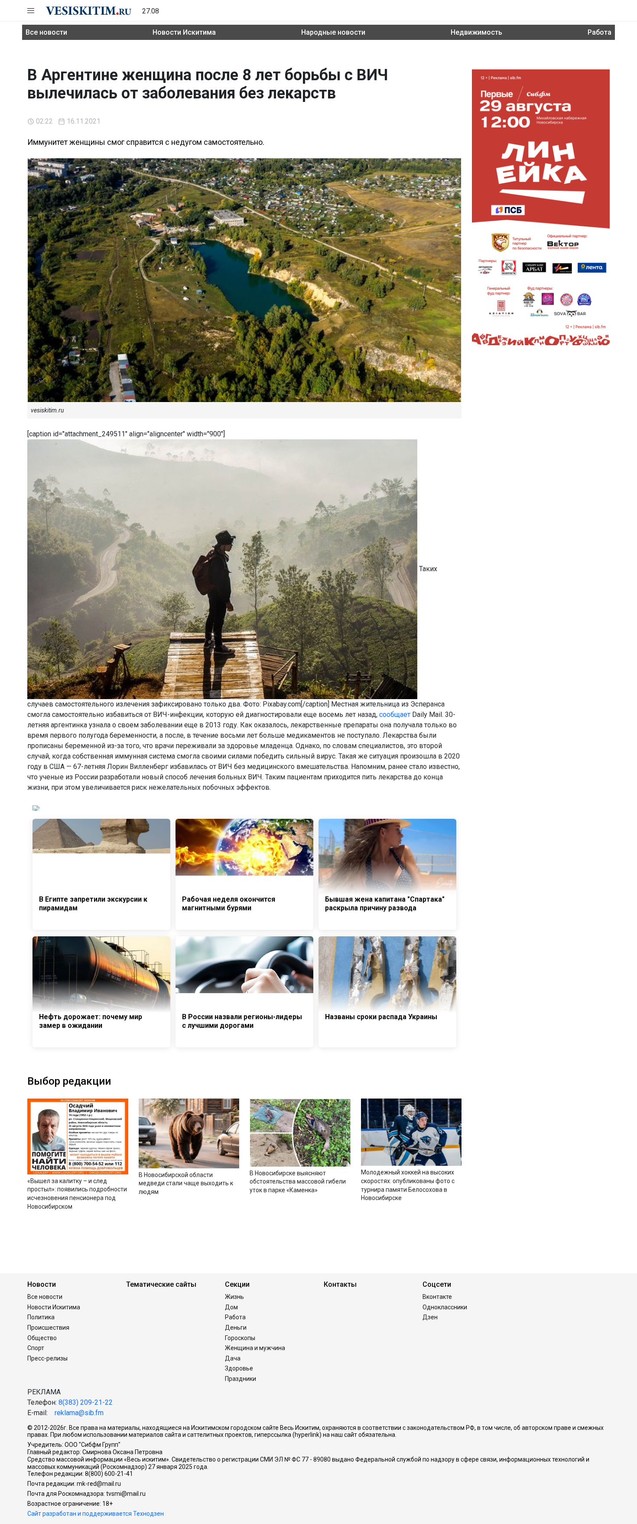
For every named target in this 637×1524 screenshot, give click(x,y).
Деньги (236, 1327)
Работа (599, 32)
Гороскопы (240, 1337)
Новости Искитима (184, 32)
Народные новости (333, 32)
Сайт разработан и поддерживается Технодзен (95, 1513)
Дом (231, 1307)
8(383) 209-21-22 (85, 1402)
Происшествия (48, 1327)
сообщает (394, 714)
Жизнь (234, 1296)
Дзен (430, 1317)
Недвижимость (476, 32)
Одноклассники (444, 1307)
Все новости (46, 32)
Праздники (240, 1378)
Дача (232, 1358)
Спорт (35, 1347)
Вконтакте (437, 1296)
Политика (41, 1317)
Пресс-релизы (47, 1358)
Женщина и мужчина (255, 1347)
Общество (42, 1337)
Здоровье (239, 1368)
